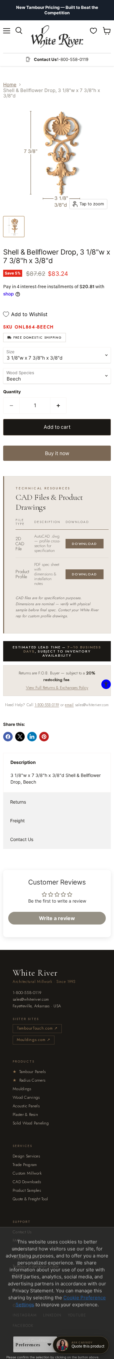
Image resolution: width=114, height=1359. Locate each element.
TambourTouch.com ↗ (37, 1028)
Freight (17, 820)
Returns (18, 802)
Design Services (26, 1156)
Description (23, 762)
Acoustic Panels (26, 1106)
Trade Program (25, 1165)
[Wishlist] (93, 31)
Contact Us (21, 839)
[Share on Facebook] (8, 736)
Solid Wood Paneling (31, 1123)
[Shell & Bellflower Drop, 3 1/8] (13, 226)
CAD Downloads (27, 1182)
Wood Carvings (26, 1097)
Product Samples (27, 1190)
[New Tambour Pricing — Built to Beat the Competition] (57, 10)
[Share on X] (20, 736)
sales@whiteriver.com (31, 999)
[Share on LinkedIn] (32, 736)
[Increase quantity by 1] (58, 405)
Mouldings (22, 1089)
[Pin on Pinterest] (44, 736)
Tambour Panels (29, 1072)
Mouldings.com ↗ (33, 1040)
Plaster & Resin (25, 1114)
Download (84, 543)
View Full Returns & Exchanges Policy (57, 688)
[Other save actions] (49, 1344)
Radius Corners (29, 1080)
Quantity (12, 391)
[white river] (57, 36)
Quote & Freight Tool (30, 1199)
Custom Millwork (27, 1173)
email (69, 705)
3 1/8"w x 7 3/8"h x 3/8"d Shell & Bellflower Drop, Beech (55, 778)
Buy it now (57, 453)
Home (9, 84)
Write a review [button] (57, 918)
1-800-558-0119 (47, 705)
